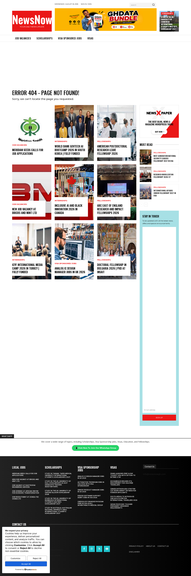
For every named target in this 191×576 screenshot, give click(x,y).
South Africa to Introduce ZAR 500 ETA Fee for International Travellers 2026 (123, 498)
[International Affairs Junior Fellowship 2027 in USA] (145, 191)
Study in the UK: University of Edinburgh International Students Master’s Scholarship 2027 (169, 23)
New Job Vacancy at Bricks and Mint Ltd (24, 211)
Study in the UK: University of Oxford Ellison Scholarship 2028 (58, 492)
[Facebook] (84, 549)
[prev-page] (141, 204)
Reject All (37, 558)
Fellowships (104, 141)
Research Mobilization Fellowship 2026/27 (163, 175)
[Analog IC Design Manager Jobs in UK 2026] (74, 251)
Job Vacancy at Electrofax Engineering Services (23, 486)
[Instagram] (92, 549)
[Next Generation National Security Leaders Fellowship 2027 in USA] (145, 157)
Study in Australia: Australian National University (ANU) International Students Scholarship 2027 (58, 510)
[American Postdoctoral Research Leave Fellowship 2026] (116, 133)
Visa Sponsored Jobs (65, 263)
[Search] (153, 5)
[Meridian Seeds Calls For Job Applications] (31, 133)
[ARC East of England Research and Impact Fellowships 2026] (116, 192)
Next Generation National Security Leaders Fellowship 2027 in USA (165, 158)
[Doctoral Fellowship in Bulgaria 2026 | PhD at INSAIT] (116, 251)
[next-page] (146, 204)
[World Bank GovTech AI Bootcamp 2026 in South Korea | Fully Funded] (74, 133)
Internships (18, 260)
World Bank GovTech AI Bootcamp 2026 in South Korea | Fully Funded (70, 150)
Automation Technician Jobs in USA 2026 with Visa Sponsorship (91, 484)
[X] (99, 549)
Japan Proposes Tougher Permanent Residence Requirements (121, 506)
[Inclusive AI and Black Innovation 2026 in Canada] (74, 192)
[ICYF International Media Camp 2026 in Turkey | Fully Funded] (31, 251)
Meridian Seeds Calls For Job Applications (27, 152)
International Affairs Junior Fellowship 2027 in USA (165, 193)
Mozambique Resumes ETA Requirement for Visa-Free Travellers (121, 483)
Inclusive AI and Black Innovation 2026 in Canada (68, 209)
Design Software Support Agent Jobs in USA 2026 (89, 496)
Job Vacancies (19, 145)
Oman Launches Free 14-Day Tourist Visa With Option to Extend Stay (122, 475)
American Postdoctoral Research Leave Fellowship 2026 (112, 150)
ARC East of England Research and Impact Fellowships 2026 (110, 209)
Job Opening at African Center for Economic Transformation (25, 492)
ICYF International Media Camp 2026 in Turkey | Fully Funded (27, 268)
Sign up (159, 417)
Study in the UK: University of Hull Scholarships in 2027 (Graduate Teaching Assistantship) (58, 484)
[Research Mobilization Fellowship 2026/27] (145, 174)
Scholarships (167, 13)
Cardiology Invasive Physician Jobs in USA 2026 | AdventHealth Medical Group (90, 503)
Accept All (26, 564)
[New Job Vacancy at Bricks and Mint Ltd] (31, 192)
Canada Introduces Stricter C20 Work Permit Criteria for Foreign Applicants (123, 490)
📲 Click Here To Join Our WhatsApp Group (95, 448)
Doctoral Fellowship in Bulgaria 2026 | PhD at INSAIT (111, 268)
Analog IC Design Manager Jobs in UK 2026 (70, 270)
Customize (15, 558)
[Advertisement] (95, 62)
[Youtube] (107, 549)
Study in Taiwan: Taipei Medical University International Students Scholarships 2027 (58, 475)
